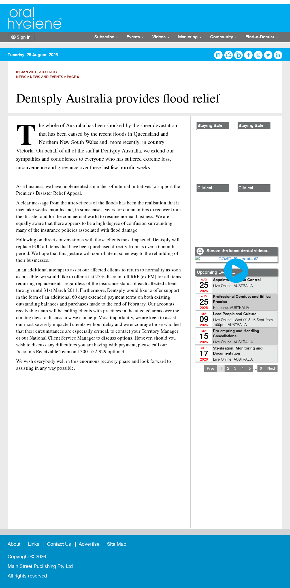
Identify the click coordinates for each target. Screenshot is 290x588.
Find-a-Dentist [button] (260, 37)
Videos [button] (159, 37)
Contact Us (59, 544)
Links (33, 544)
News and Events (46, 77)
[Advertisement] (236, 454)
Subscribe (104, 37)
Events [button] (134, 37)
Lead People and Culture (234, 314)
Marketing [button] (188, 37)
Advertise (89, 544)
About (14, 544)
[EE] (50, 18)
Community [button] (222, 37)
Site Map (116, 544)
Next (271, 369)
